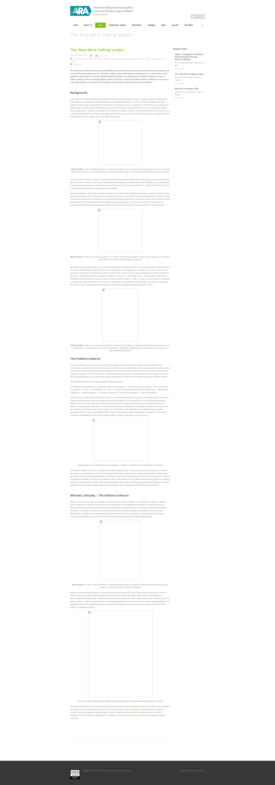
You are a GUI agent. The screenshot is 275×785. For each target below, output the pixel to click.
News (100, 25)
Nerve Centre (83, 59)
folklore (147, 59)
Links (163, 25)
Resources (136, 25)
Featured (188, 25)
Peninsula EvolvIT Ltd (197, 771)
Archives (162, 59)
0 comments (77, 64)
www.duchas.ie (142, 415)
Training (151, 25)
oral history (155, 59)
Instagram (202, 16)
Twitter (193, 16)
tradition (73, 61)
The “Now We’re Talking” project (97, 49)
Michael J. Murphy (138, 59)
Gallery (175, 25)
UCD (90, 59)
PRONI (75, 59)
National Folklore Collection (121, 59)
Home (75, 25)
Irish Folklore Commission (102, 59)
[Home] (101, 11)
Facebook (198, 16)
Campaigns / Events (117, 25)
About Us (88, 25)
